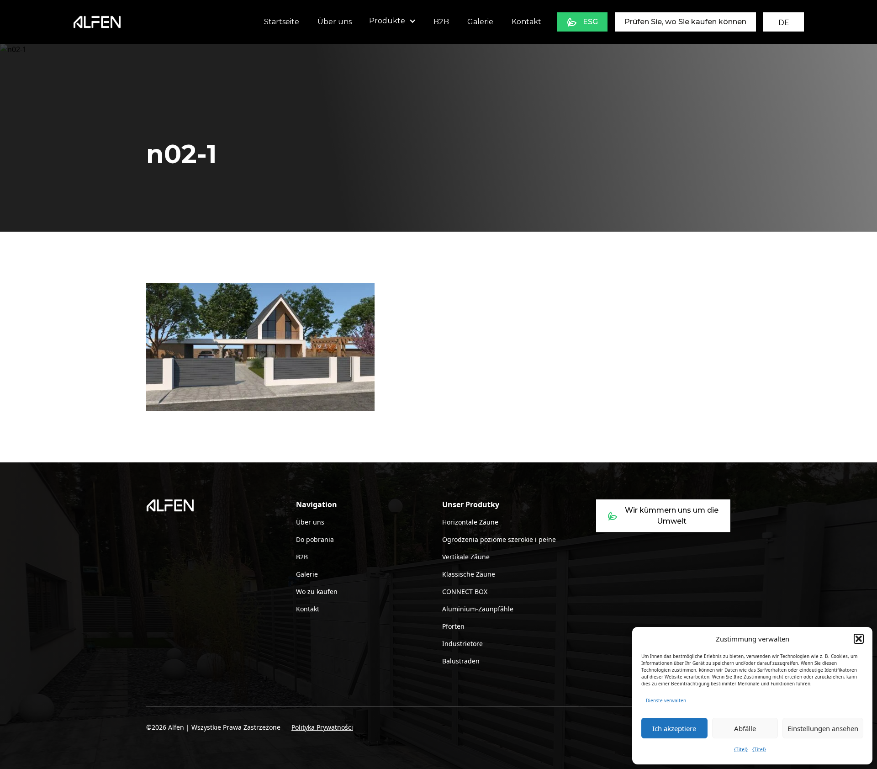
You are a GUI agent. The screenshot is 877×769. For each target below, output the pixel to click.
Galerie (480, 21)
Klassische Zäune (468, 574)
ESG (590, 21)
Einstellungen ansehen (822, 728)
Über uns (334, 21)
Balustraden (461, 661)
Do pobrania (315, 539)
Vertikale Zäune (466, 556)
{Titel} (741, 749)
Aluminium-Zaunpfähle (477, 609)
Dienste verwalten (666, 700)
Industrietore (462, 643)
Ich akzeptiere (674, 728)
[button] (858, 638)
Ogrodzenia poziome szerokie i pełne (499, 539)
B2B (441, 21)
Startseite (281, 21)
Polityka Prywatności (322, 727)
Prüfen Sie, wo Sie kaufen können (685, 21)
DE (783, 22)
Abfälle (745, 728)
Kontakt (526, 21)
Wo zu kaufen (317, 591)
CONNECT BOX (464, 591)
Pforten (453, 626)
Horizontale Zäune (470, 522)
